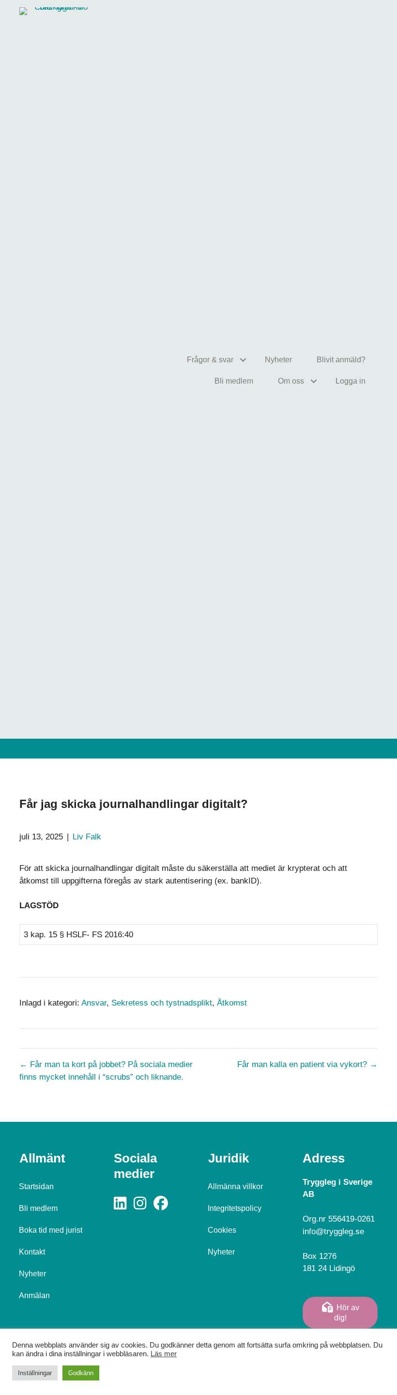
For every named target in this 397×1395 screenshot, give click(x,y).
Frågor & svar (210, 360)
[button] (242, 360)
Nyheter (278, 360)
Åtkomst (232, 1003)
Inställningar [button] (35, 1373)
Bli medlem (233, 381)
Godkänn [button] (80, 1373)
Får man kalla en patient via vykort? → (307, 1064)
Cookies (222, 1230)
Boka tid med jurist (50, 1230)
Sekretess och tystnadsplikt (161, 1003)
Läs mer (164, 1354)
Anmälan (34, 1295)
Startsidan (36, 1186)
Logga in (351, 381)
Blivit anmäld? (341, 360)
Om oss (291, 381)
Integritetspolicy (234, 1208)
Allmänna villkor (235, 1186)
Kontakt (32, 1252)
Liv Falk (87, 836)
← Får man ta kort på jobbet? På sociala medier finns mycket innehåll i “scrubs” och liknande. (106, 1071)
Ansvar (94, 1003)
